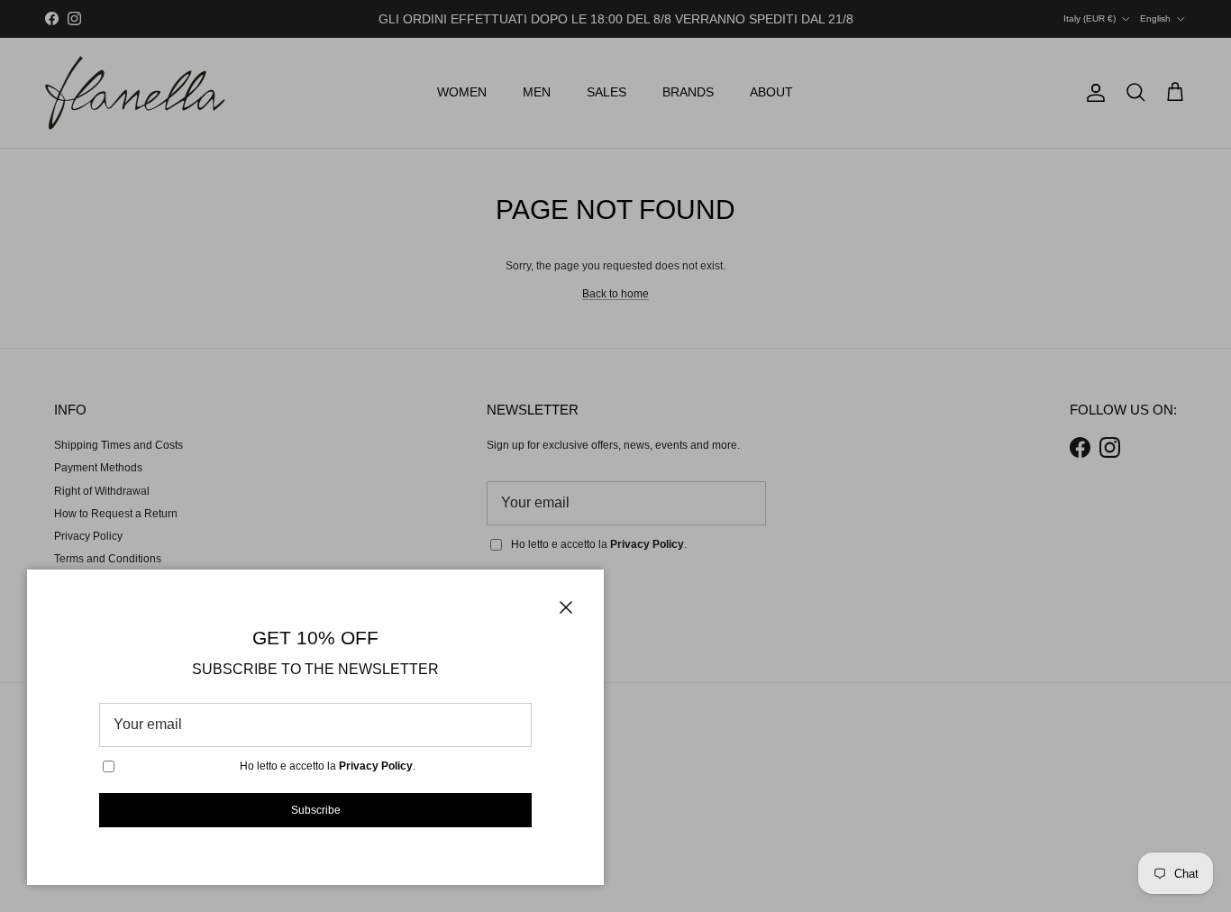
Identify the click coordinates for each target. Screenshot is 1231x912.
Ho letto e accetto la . (327, 766)
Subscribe (316, 810)
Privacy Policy (376, 766)
